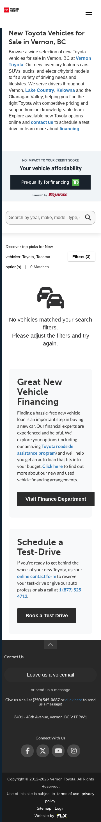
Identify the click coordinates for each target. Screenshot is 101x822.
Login (60, 808)
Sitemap (44, 808)
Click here (52, 466)
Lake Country (39, 90)
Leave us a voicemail (50, 675)
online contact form (36, 576)
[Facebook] (27, 750)
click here (73, 699)
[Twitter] (42, 750)
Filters (80, 256)
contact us (42, 122)
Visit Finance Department (56, 499)
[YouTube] (58, 750)
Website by (45, 815)
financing (69, 128)
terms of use (68, 793)
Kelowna (65, 90)
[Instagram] (73, 750)
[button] (50, 182)
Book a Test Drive (47, 615)
